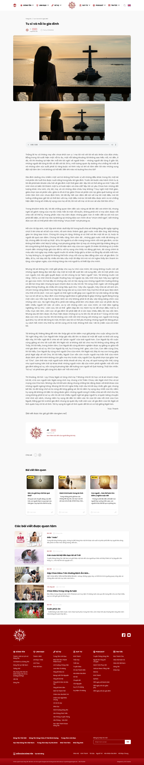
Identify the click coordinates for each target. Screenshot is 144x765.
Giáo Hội (76, 753)
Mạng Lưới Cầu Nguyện (61, 675)
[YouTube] (129, 635)
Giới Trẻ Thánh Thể (59, 691)
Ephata (95, 679)
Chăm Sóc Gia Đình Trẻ (61, 694)
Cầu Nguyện (77, 684)
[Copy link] (39, 455)
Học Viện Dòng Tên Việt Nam (23, 743)
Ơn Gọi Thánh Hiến (79, 670)
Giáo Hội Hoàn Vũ (119, 660)
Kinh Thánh (77, 656)
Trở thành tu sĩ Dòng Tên (21, 662)
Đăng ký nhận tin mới (100, 738)
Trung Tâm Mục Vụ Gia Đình (47, 743)
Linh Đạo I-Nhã (38, 660)
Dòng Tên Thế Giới (19, 738)
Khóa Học (116, 670)
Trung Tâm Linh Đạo (59, 656)
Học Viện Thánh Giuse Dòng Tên (60, 724)
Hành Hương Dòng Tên (60, 710)
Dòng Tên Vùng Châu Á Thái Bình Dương (44, 738)
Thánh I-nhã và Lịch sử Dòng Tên (20, 657)
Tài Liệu (92, 753)
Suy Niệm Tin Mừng (79, 690)
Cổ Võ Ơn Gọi (57, 703)
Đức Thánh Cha (118, 656)
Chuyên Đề (77, 680)
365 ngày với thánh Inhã (101, 682)
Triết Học (76, 663)
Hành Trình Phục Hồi (100, 665)
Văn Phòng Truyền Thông (61, 717)
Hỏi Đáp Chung (123, 753)
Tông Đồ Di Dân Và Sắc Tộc (60, 683)
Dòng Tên (16, 683)
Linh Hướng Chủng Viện (61, 665)
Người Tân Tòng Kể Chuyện (99, 661)
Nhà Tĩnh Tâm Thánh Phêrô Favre (60, 661)
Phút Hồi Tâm (37, 667)
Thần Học (76, 660)
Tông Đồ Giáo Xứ (58, 672)
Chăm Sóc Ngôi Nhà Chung (60, 699)
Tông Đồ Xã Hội (58, 679)
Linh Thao (36, 663)
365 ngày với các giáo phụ (100, 686)
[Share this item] (52, 512)
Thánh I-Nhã (37, 656)
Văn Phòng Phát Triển (60, 713)
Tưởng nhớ (16, 668)
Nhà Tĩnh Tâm (65, 743)
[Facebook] (123, 635)
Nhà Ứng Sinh (78, 743)
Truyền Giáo (77, 667)
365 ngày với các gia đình (102, 691)
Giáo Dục (56, 706)
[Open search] (124, 5)
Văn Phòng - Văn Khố (60, 720)
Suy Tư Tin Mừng (78, 687)
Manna (95, 672)
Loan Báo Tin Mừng (59, 668)
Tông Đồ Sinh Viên (59, 687)
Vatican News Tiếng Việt (101, 668)
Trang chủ (28, 19)
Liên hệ (15, 679)
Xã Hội (75, 677)
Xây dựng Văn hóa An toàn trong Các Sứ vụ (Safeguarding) (20, 674)
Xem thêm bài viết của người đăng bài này (61, 435)
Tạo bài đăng (39, 754)
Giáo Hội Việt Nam (119, 663)
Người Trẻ (99, 753)
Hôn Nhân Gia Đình (79, 673)
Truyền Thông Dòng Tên (101, 656)
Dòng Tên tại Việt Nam (20, 665)
